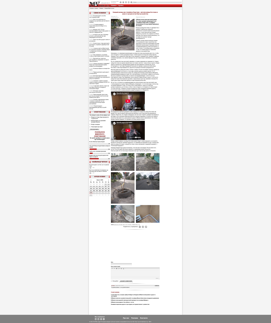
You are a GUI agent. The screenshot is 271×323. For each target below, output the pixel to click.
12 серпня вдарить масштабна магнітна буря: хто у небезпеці (98, 26)
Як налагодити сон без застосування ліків (97, 16)
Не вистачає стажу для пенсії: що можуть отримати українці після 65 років (99, 45)
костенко (128, 224)
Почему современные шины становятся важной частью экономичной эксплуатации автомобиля (99, 101)
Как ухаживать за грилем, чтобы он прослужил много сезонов (99, 55)
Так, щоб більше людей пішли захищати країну (99, 146)
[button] (112, 269)
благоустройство (119, 224)
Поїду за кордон (95, 124)
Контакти (143, 318)
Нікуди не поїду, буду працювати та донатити (100, 118)
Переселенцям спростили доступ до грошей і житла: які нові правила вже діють (98, 96)
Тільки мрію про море (97, 126)
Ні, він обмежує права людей (97, 141)
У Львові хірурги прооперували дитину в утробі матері (97, 107)
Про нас (126, 318)
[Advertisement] (135, 247)
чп (139, 224)
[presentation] (112, 269)
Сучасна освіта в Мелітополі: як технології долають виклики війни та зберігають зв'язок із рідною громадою (99, 50)
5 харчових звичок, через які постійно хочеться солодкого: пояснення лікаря (99, 87)
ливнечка (135, 224)
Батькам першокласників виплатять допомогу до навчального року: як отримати (99, 77)
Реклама (134, 318)
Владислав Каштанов (140, 17)
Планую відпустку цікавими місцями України (98, 121)
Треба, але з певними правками (97, 151)
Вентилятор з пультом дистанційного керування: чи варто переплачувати (99, 60)
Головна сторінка (94, 8)
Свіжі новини (100, 13)
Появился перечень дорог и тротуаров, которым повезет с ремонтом (130, 304)
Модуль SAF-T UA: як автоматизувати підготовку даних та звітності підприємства (99, 31)
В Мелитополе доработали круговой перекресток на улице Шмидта (129, 300)
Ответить (157, 285)
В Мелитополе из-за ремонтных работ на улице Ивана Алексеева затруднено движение (135, 298)
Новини (113, 6)
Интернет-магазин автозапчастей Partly (96, 91)
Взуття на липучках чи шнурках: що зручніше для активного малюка (99, 21)
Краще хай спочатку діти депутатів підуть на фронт (98, 156)
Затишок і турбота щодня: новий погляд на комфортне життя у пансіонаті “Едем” (99, 82)
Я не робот (115, 281)
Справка (120, 6)
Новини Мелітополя (109, 8)
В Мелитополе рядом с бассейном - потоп (122, 302)
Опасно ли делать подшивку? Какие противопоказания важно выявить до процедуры (99, 65)
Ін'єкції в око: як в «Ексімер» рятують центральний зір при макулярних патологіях (98, 36)
